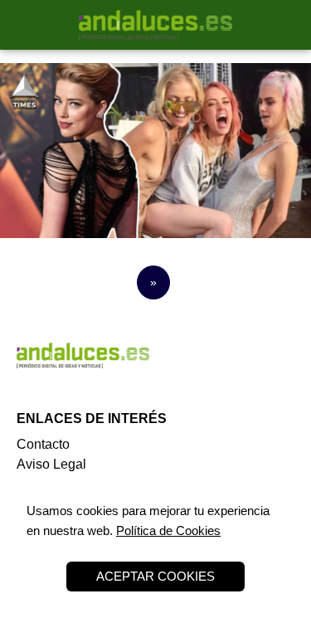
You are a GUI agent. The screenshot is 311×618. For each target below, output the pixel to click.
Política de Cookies (168, 530)
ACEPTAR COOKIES (155, 576)
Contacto (43, 444)
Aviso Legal (51, 464)
